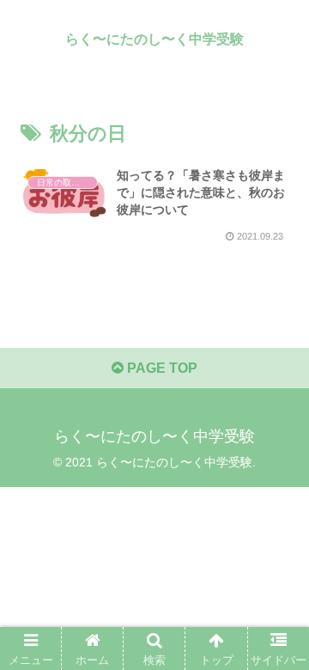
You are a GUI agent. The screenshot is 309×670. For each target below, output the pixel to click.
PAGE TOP (160, 368)
